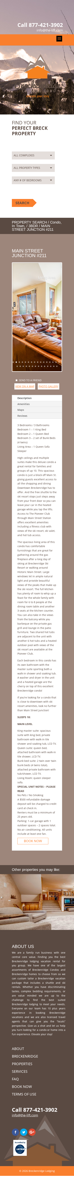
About (18, 1048)
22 (32, 366)
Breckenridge (25, 1056)
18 (20, 366)
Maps (20, 410)
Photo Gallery (48, 386)
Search (22, 202)
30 (56, 366)
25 (41, 366)
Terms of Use (24, 1094)
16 (59, 362)
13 (49, 362)
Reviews (22, 415)
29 (53, 366)
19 (23, 366)
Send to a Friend (30, 380)
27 (47, 366)
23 (35, 366)
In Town (18, 226)
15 (56, 362)
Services (19, 1071)
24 (38, 366)
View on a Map (24, 386)
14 (53, 362)
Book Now (33, 841)
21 (29, 366)
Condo (55, 222)
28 (50, 366)
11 (43, 362)
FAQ (15, 1079)
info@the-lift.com (25, 1115)
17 (17, 366)
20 (26, 366)
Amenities (23, 404)
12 (46, 362)
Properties (22, 1063)
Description (24, 398)
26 (44, 366)
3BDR (33, 226)
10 (40, 362)
